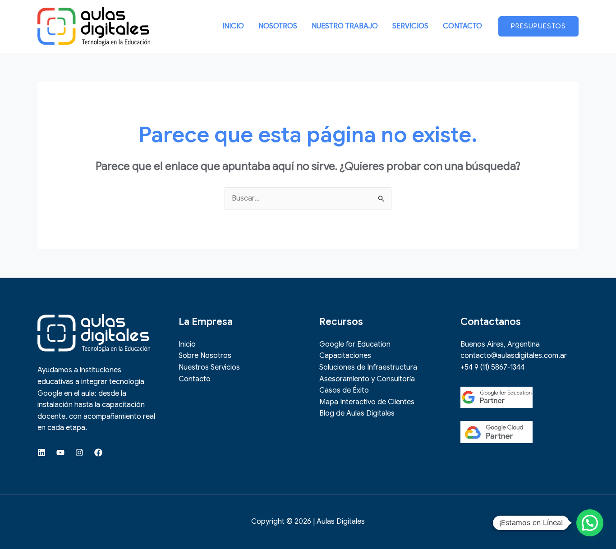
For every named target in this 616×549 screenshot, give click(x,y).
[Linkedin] (41, 452)
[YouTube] (60, 452)
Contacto (195, 379)
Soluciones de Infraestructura (368, 367)
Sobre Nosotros (205, 355)
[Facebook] (98, 452)
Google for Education (355, 344)
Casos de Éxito (344, 390)
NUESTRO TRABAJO (345, 26)
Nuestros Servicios (209, 367)
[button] (538, 26)
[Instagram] (79, 452)
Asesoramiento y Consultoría (367, 379)
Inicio (187, 344)
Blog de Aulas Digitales (357, 413)
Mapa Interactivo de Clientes (366, 402)
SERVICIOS (410, 26)
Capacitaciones (345, 355)
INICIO (233, 26)
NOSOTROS (277, 26)
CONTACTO (462, 26)
